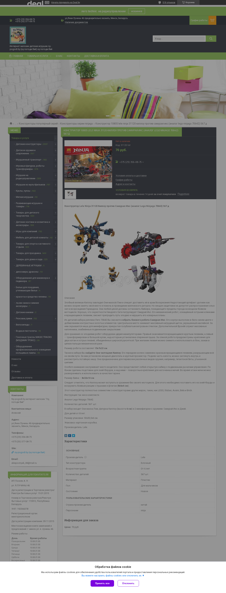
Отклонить (128, 583)
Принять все (102, 583)
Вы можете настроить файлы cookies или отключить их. (112, 575)
